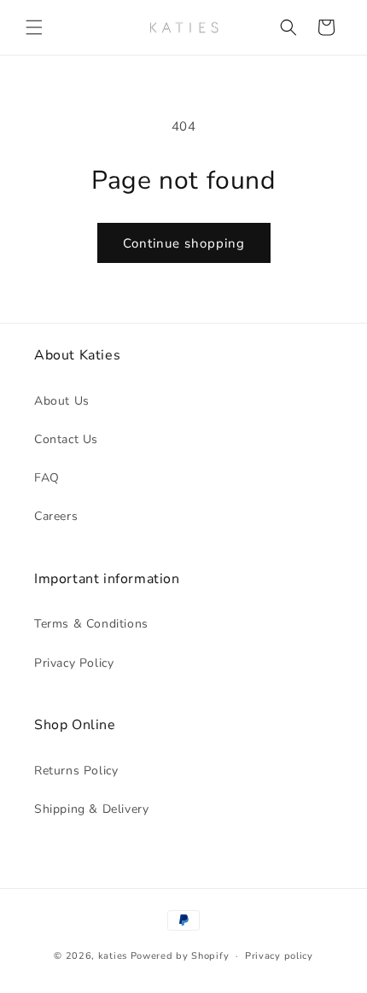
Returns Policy (76, 770)
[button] (34, 27)
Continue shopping (184, 243)
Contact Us (66, 439)
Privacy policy (279, 955)
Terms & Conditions (91, 624)
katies (112, 955)
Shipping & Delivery (91, 809)
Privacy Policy (74, 663)
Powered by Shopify (180, 955)
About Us (62, 401)
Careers (56, 516)
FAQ (47, 478)
